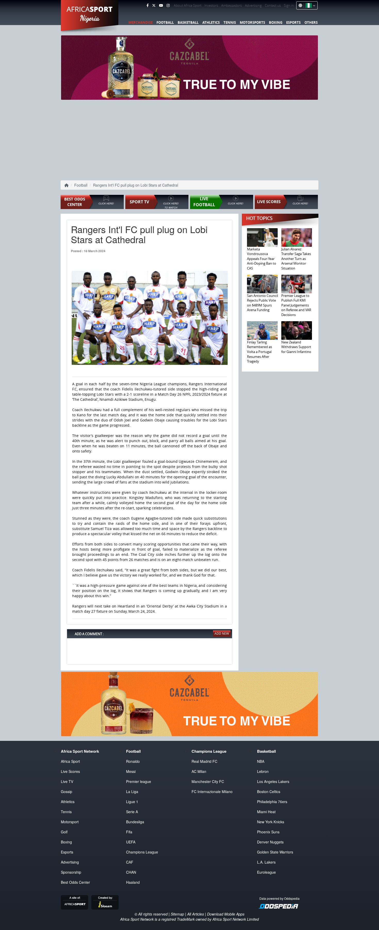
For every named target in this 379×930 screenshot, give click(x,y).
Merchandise (140, 22)
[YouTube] (161, 5)
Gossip (66, 791)
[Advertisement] (189, 139)
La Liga (132, 791)
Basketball (188, 22)
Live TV (67, 781)
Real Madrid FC (204, 761)
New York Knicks (270, 821)
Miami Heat (266, 811)
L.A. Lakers (266, 862)
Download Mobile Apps (225, 914)
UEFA (130, 841)
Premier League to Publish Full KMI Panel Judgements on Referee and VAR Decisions (296, 305)
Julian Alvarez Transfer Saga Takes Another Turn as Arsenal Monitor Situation (296, 259)
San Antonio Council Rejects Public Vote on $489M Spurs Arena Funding (262, 302)
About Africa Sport (187, 5)
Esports (293, 22)
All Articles (195, 914)
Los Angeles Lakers (273, 781)
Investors (211, 5)
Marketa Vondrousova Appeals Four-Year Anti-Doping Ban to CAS (261, 259)
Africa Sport (70, 761)
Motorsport (70, 821)
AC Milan (199, 771)
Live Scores (70, 771)
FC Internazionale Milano (212, 791)
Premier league (138, 781)
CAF (129, 862)
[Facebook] (147, 5)
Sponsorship (71, 872)
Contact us (273, 5)
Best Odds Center (75, 882)
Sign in (289, 5)
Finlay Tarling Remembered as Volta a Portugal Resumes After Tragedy (259, 352)
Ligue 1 (132, 801)
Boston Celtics (268, 791)
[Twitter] (153, 5)
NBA (260, 761)
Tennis (230, 22)
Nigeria (90, 18)
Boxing (275, 22)
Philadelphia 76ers (272, 801)
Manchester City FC (208, 781)
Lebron (263, 771)
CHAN (131, 872)
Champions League (142, 852)
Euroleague (266, 872)
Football (165, 22)
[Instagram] (168, 5)
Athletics (211, 22)
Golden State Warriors (275, 852)
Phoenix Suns (268, 831)
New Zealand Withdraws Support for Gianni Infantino (296, 347)
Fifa (129, 831)
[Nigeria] (309, 5)
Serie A (132, 811)
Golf (64, 831)
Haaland (133, 882)
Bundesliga (135, 821)
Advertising (253, 5)
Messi (131, 771)
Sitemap (177, 914)
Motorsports (252, 22)
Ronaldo (133, 761)
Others (311, 22)
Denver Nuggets (270, 841)
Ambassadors (231, 5)
